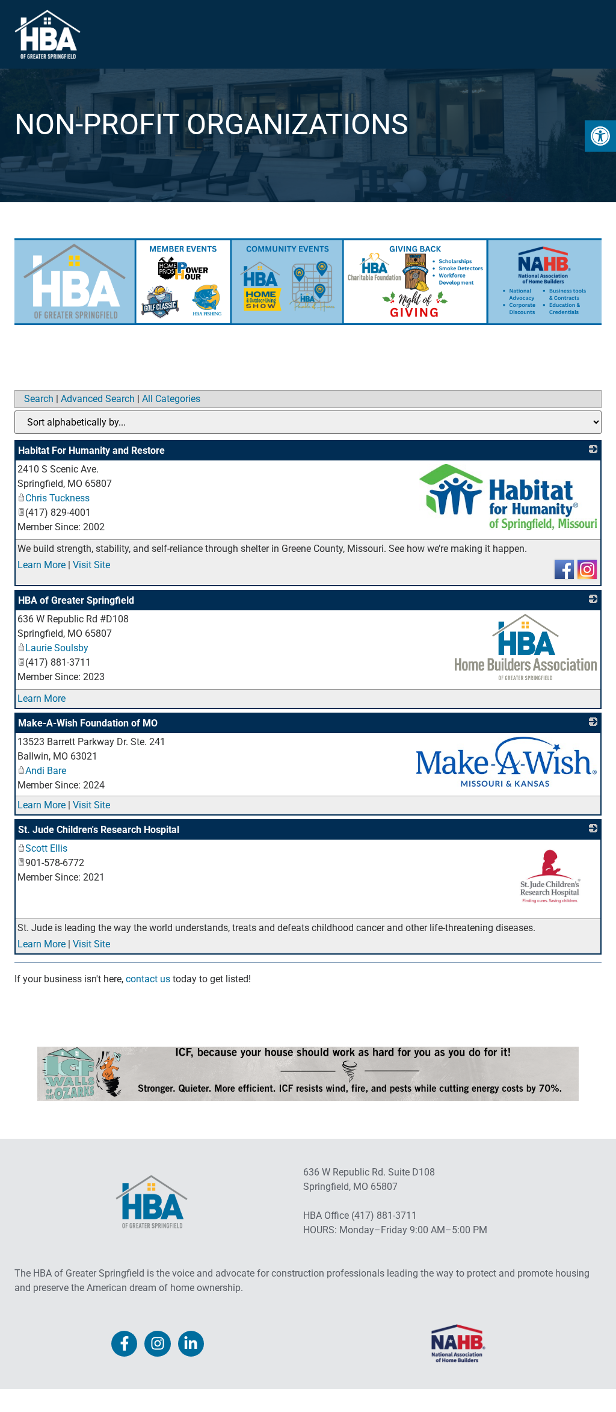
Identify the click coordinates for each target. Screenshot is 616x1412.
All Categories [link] (171, 398)
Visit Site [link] (91, 565)
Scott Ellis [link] (46, 848)
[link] (600, 136)
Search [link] (39, 398)
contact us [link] (148, 979)
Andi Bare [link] (45, 770)
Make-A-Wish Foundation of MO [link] (88, 723)
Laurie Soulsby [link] (56, 648)
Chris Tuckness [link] (57, 498)
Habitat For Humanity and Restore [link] (91, 450)
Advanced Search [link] (98, 398)
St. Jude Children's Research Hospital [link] (98, 829)
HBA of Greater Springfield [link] (76, 600)
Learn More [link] (41, 565)
